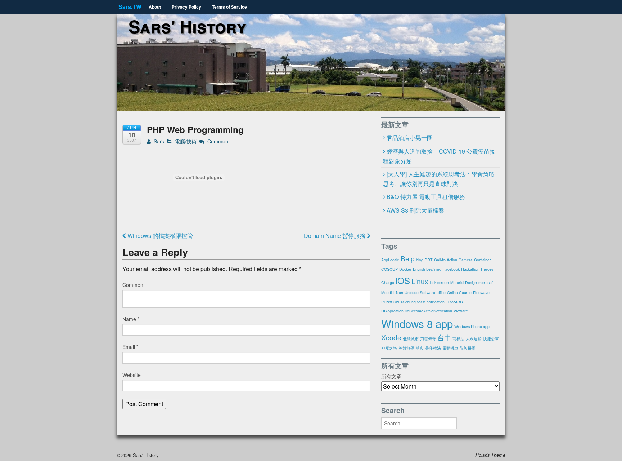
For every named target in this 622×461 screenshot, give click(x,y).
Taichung (408, 302)
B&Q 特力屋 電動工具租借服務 (426, 196)
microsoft (486, 282)
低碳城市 (411, 338)
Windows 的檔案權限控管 (159, 235)
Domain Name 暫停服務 (335, 235)
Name (130, 319)
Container (482, 259)
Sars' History (188, 26)
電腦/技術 (186, 141)
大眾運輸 (474, 338)
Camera (466, 259)
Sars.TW (129, 7)
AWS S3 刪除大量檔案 (415, 210)
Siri (396, 302)
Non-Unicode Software (415, 292)
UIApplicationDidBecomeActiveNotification (416, 311)
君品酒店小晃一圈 (410, 137)
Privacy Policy (186, 7)
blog (419, 259)
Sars (158, 141)
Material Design (463, 282)
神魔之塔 (389, 348)
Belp (408, 258)
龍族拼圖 (467, 348)
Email (130, 346)
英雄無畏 (406, 348)
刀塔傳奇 (428, 338)
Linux (419, 281)
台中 (444, 337)
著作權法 (433, 348)
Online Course (459, 292)
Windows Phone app (472, 326)
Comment (217, 141)
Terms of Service (229, 7)
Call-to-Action (445, 259)
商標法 (458, 338)
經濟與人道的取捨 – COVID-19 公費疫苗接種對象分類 (439, 156)
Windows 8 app (417, 323)
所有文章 (391, 376)
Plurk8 (386, 302)
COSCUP (389, 269)
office (441, 292)
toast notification (431, 302)
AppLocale (390, 259)
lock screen (439, 282)
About (155, 7)
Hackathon (470, 269)
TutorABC (454, 302)
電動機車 (450, 348)
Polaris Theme (490, 455)
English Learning (427, 269)
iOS (403, 280)
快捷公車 (491, 338)
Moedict (388, 292)
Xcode (391, 337)
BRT (429, 259)
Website (131, 374)
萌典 (420, 348)
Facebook (451, 269)
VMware (461, 311)
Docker (405, 269)
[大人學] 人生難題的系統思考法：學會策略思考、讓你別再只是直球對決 (439, 179)
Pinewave (481, 292)
